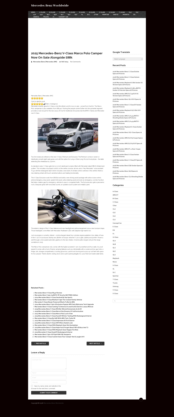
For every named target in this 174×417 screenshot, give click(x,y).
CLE (137, 12)
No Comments (75, 61)
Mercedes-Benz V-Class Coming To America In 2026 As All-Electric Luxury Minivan (64, 306)
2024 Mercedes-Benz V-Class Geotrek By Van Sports (53, 297)
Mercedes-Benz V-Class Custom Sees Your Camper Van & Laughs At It (59, 337)
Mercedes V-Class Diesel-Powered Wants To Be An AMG (55, 302)
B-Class (52, 12)
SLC (88, 14)
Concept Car (63, 17)
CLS (34, 14)
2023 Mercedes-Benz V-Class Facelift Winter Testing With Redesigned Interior (63, 316)
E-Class (72, 12)
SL (82, 14)
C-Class (62, 12)
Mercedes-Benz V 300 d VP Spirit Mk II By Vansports (53, 334)
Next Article (95, 343)
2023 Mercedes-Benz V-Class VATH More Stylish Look (54, 323)
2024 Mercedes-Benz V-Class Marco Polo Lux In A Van (54, 313)
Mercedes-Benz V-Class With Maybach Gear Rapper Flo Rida (56, 330)
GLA (48, 14)
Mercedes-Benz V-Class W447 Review (48, 293)
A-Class (42, 12)
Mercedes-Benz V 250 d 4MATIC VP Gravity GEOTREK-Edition (56, 295)
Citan (96, 14)
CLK (41, 14)
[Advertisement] (87, 33)
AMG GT (116, 14)
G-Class (92, 12)
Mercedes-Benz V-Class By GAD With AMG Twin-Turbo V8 (55, 318)
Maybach (126, 14)
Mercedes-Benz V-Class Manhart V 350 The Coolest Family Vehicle (58, 300)
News (33, 12)
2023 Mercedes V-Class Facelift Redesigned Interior (53, 332)
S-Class (82, 12)
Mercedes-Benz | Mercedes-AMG (45, 62)
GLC (62, 14)
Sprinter (105, 14)
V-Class (102, 12)
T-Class (122, 12)
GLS (76, 14)
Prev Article (41, 343)
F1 (53, 17)
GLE (69, 14)
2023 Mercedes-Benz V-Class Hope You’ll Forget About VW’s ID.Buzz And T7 (61, 327)
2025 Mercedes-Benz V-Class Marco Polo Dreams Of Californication (59, 311)
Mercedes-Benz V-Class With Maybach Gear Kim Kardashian (56, 325)
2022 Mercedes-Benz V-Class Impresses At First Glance (54, 320)
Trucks (46, 17)
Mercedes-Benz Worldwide (50, 5)
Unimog (36, 17)
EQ (134, 14)
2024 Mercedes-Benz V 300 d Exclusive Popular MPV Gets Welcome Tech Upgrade (64, 304)
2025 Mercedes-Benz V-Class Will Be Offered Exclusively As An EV (58, 309)
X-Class (112, 12)
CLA (130, 12)
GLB (55, 14)
